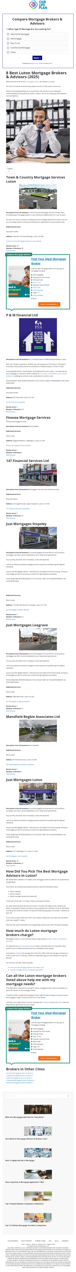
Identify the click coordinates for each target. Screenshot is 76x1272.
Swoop (50, 63)
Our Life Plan (38, 4)
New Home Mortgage (20, 34)
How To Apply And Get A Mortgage (19, 1160)
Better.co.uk (34, 63)
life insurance (42, 374)
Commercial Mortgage (20, 47)
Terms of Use (50, 1244)
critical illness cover (54, 374)
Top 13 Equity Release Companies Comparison (24, 1204)
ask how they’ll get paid (27, 946)
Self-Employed (38, 290)
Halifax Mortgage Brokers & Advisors (19, 1078)
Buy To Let (15, 43)
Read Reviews (10, 251)
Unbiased (42, 63)
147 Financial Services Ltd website (17, 509)
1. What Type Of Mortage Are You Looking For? (28, 29)
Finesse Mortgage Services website (18, 445)
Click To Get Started (48, 304)
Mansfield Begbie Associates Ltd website (20, 764)
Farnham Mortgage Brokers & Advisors (19, 1073)
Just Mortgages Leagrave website (18, 701)
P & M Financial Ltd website (15, 402)
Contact (28, 1244)
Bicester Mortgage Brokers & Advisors (19, 1083)
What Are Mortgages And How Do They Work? (24, 1117)
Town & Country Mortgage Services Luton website (23, 241)
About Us (34, 1244)
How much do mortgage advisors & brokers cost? (27, 967)
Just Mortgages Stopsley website (17, 610)
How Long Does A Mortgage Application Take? (24, 1182)
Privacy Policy (42, 1244)
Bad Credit (36, 288)
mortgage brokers (32, 82)
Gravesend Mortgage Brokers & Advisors (20, 1080)
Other (13, 52)
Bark (61, 1002)
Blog (23, 1244)
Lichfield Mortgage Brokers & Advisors (19, 1076)
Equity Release (38, 295)
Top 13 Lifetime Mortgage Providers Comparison (25, 1225)
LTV (38, 293)
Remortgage (16, 38)
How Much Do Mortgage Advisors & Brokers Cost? (26, 1139)
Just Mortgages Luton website (16, 856)
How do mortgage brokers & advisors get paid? (26, 970)
